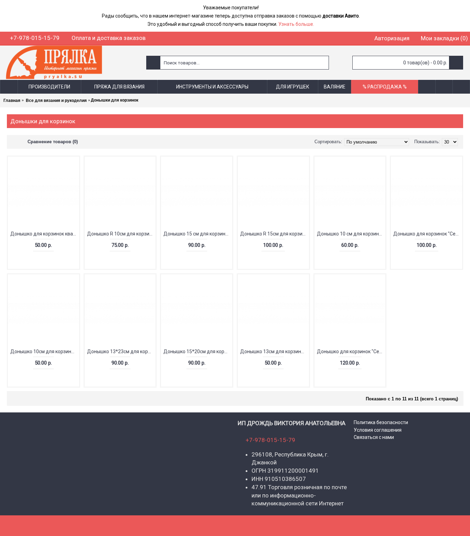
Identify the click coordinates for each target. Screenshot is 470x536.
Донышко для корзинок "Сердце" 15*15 (427, 234)
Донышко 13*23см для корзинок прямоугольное (121, 351)
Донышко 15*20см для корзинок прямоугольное (197, 351)
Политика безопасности (381, 422)
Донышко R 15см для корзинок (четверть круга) (274, 234)
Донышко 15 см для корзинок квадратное (197, 234)
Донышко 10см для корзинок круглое (44, 351)
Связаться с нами (374, 437)
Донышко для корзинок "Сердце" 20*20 (351, 351)
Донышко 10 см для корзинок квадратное (351, 234)
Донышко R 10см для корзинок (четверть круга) (121, 234)
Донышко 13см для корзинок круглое (274, 351)
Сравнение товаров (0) (53, 141)
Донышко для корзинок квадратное (44, 234)
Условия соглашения (378, 430)
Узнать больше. (296, 24)
